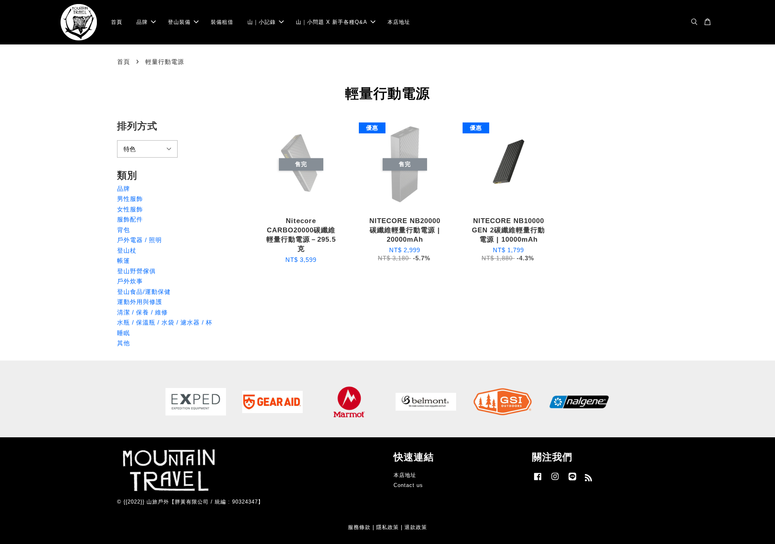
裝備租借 (222, 22)
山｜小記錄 (261, 22)
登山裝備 (179, 22)
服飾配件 (130, 219)
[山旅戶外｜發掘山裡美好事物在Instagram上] (555, 480)
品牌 (142, 22)
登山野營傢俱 (136, 271)
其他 (123, 342)
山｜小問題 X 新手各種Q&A (331, 22)
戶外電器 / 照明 (139, 239)
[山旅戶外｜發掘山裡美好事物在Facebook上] (537, 480)
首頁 (116, 22)
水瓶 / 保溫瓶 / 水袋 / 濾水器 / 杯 (164, 322)
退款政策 (415, 527)
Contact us (408, 485)
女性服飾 (130, 209)
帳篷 (123, 260)
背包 (123, 229)
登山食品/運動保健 (144, 291)
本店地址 (399, 22)
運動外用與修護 (139, 301)
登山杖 (126, 250)
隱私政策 (387, 527)
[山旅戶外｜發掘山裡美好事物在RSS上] (588, 479)
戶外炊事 (130, 281)
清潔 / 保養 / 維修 (142, 312)
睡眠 (123, 332)
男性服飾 (130, 198)
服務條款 (359, 527)
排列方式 (137, 125)
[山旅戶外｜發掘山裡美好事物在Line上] (572, 480)
